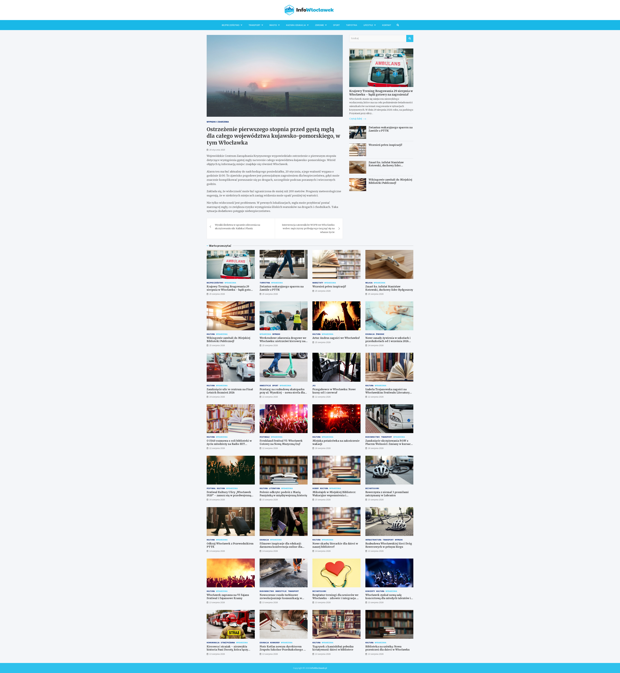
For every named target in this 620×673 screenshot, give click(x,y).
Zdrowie (319, 25)
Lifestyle (368, 25)
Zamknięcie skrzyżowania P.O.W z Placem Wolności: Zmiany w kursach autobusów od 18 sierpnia (388, 444)
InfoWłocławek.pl (318, 668)
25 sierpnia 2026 (217, 293)
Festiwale (265, 437)
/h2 (313, 385)
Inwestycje (265, 385)
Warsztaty (317, 282)
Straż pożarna (228, 642)
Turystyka (351, 25)
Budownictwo (372, 437)
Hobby (315, 488)
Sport (336, 25)
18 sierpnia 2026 (323, 448)
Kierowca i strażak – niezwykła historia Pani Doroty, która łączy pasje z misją (227, 649)
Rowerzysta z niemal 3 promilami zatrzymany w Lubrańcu (387, 494)
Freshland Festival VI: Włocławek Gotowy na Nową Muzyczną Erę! (281, 442)
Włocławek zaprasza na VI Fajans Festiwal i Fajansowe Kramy (228, 596)
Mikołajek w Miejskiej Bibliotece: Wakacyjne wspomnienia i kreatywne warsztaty (334, 495)
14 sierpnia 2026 (217, 550)
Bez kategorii (372, 488)
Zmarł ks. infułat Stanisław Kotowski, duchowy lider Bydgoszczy (386, 165)
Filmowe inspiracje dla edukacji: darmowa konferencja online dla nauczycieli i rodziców (281, 546)
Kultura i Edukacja (296, 25)
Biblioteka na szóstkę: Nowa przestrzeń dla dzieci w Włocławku (387, 648)
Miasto (273, 25)
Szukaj (409, 38)
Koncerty (370, 591)
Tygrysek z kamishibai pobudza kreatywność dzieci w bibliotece (332, 648)
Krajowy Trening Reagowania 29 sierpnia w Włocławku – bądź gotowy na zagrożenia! (381, 92)
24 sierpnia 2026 (375, 345)
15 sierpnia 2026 (270, 499)
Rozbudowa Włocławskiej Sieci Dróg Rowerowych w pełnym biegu (388, 545)
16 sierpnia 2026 (217, 499)
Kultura (211, 334)
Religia (368, 282)
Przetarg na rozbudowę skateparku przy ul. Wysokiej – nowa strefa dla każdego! (282, 392)
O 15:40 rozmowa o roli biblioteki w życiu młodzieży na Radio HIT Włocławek (229, 444)
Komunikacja (213, 642)
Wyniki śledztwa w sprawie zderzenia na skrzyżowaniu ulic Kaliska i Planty (237, 226)
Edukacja (370, 334)
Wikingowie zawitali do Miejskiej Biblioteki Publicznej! (390, 181)
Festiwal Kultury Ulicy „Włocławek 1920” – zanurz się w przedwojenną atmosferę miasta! (229, 495)
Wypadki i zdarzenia (218, 121)
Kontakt (386, 25)
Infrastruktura (373, 539)
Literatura (274, 488)
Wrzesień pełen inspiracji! (385, 145)
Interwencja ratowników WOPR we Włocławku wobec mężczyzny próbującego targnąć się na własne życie (308, 228)
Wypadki (276, 334)
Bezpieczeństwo (230, 25)
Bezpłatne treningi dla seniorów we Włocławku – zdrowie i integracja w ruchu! (335, 598)
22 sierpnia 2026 (270, 396)
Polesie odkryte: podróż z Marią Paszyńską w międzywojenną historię (283, 494)
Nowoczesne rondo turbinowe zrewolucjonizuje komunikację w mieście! (281, 598)
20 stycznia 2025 (217, 149)
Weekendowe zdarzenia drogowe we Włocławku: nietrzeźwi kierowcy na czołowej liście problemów (283, 341)
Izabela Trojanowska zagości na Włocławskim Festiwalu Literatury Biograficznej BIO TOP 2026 (387, 392)
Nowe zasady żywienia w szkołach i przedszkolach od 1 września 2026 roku (388, 341)
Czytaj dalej (355, 118)
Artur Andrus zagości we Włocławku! (336, 337)
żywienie (380, 334)
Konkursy (275, 642)
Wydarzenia (230, 282)
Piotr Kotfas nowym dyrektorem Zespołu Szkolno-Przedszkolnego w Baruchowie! (283, 649)
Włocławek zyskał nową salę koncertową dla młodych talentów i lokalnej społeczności (388, 598)
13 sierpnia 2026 (375, 550)
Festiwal (211, 488)
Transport (254, 25)
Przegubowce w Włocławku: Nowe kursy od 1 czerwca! (334, 391)
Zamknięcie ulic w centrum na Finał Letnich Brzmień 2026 (230, 391)
